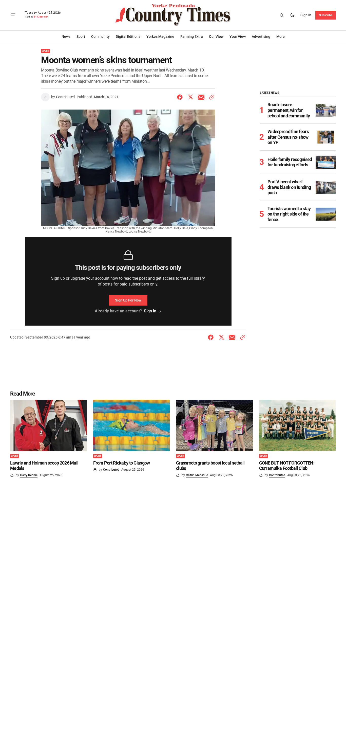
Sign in (305, 15)
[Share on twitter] (190, 97)
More (280, 36)
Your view (237, 36)
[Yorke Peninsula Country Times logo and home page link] (173, 15)
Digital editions (128, 36)
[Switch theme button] (292, 15)
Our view (216, 36)
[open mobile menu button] (13, 15)
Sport (45, 51)
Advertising (261, 36)
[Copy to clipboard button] (210, 97)
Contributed (65, 97)
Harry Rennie (28, 475)
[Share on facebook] (181, 97)
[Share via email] (201, 97)
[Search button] (282, 15)
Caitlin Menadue (197, 475)
